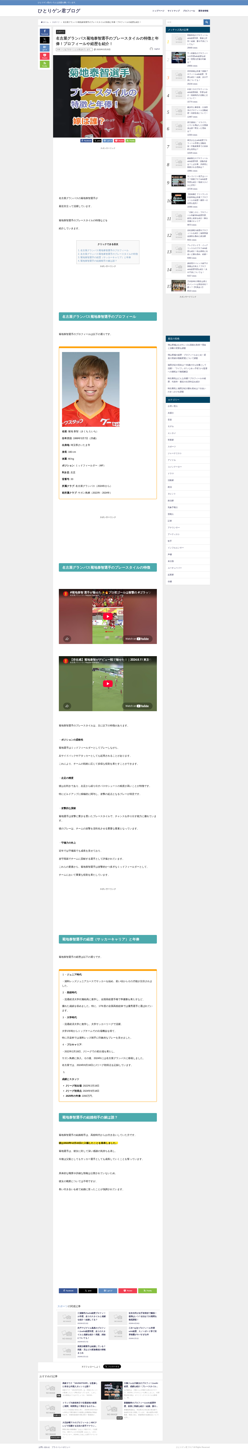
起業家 (171, 575)
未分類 (171, 561)
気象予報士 (173, 507)
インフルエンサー (176, 548)
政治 (170, 487)
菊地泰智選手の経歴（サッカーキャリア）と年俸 (104, 257)
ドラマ (171, 473)
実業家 (171, 440)
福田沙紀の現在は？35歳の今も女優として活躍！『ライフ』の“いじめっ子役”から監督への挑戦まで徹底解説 (187, 368)
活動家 (171, 480)
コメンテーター (175, 467)
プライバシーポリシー (61, 1447)
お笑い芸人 (173, 406)
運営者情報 (203, 11)
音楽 (170, 420)
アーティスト (174, 534)
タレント (172, 494)
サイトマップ (174, 11)
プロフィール (189, 11)
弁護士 (171, 413)
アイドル (172, 460)
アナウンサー (174, 528)
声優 (170, 554)
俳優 (170, 582)
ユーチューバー (175, 568)
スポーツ (60, 32)
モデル (171, 426)
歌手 (170, 541)
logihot (157, 49)
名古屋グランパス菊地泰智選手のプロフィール (103, 250)
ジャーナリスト (175, 453)
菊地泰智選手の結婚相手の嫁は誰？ (97, 261)
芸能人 (171, 514)
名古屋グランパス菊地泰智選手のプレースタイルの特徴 (108, 254)
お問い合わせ (44, 1447)
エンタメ (172, 433)
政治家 (171, 501)
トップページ (158, 11)
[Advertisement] (83, 169)
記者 (170, 521)
